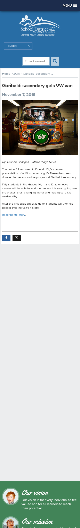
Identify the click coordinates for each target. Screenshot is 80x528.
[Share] (6, 238)
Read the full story (13, 214)
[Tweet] (17, 238)
